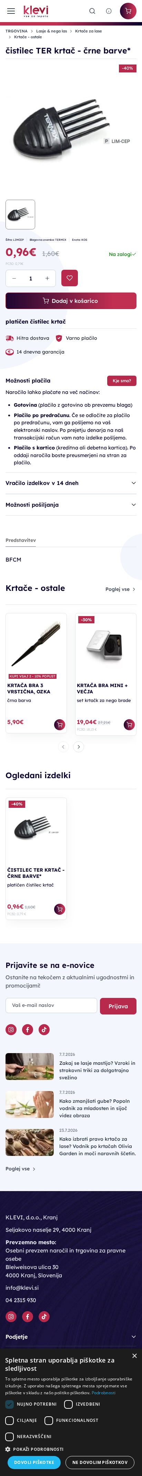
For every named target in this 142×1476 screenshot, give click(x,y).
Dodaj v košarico (75, 300)
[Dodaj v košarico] (59, 724)
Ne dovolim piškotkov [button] (100, 1462)
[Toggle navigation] (11, 11)
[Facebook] (27, 1029)
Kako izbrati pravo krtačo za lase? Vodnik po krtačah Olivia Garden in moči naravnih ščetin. (97, 1146)
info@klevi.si (22, 1287)
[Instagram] (11, 1029)
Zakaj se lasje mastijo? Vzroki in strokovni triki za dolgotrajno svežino (97, 1070)
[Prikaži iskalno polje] (92, 11)
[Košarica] (128, 11)
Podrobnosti (104, 1393)
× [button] (134, 1356)
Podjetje (17, 1336)
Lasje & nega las (51, 31)
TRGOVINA (17, 31)
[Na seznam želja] (69, 278)
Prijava (118, 1006)
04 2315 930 (21, 1300)
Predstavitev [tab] (21, 540)
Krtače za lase (88, 31)
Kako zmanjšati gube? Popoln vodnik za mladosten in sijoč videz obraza (94, 1108)
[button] (71, 1449)
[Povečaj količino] (47, 278)
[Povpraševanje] (109, 11)
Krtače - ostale (28, 36)
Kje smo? (122, 380)
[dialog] (71, 1412)
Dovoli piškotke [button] (34, 1462)
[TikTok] (44, 1029)
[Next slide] (78, 746)
